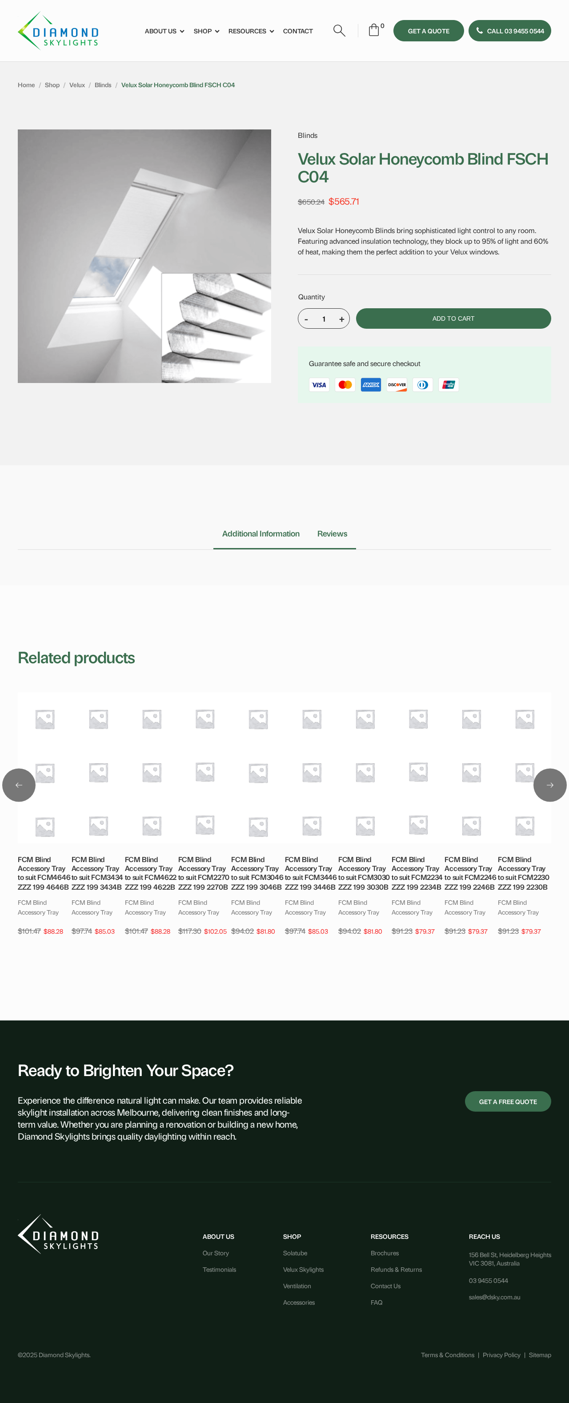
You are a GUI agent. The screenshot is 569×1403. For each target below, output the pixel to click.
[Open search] (340, 30)
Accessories (299, 1302)
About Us (160, 30)
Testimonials (219, 1269)
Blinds (103, 84)
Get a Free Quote (508, 1101)
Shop (203, 30)
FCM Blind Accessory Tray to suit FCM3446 (311, 868)
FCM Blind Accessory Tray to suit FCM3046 (257, 868)
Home (26, 84)
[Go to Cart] (374, 31)
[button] (510, 30)
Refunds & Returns (396, 1269)
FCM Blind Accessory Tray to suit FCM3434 (97, 868)
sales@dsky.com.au (495, 1296)
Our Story (216, 1252)
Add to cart (454, 318)
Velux (77, 84)
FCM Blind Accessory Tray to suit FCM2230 (523, 868)
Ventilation (297, 1285)
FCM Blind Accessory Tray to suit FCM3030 (364, 868)
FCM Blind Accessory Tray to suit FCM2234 (417, 868)
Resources (247, 30)
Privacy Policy (502, 1354)
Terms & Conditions (447, 1354)
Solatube (295, 1252)
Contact (298, 30)
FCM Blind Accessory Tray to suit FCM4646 (44, 868)
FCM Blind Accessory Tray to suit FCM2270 (203, 868)
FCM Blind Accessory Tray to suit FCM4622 (150, 868)
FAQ (376, 1302)
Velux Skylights (303, 1269)
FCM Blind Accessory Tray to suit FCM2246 (470, 868)
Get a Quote (428, 30)
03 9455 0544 (488, 1280)
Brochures (385, 1252)
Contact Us (386, 1285)
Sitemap (540, 1354)
